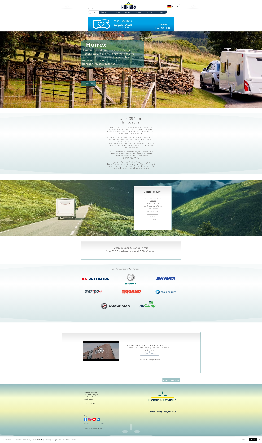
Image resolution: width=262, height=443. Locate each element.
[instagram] (90, 419)
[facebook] (85, 419)
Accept (253, 440)
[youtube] (94, 419)
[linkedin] (98, 419)
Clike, (148, 164)
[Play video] (101, 350)
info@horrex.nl (89, 399)
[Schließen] (259, 439)
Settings (243, 440)
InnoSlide (140, 164)
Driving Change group (139, 162)
